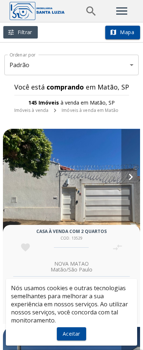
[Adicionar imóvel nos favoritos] (25, 247)
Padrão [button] (20, 65)
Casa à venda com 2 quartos (71, 231)
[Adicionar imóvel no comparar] (117, 247)
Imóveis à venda (31, 110)
